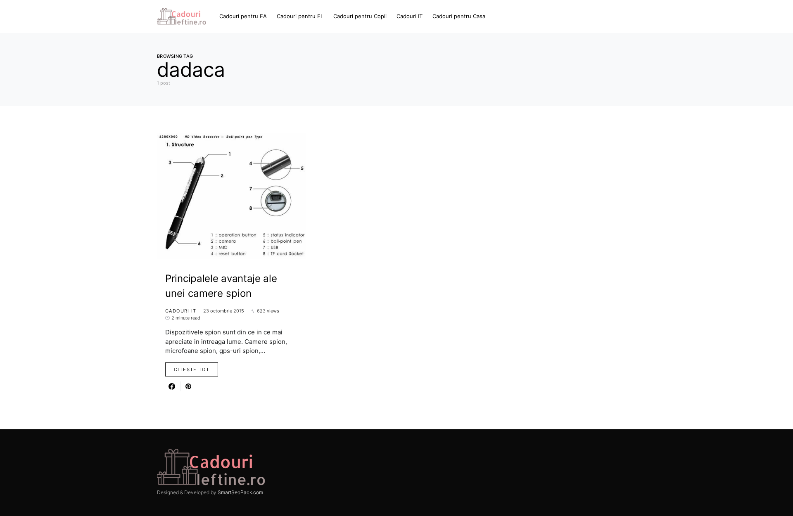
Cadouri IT (181, 311)
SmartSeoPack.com (240, 492)
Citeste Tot (191, 369)
